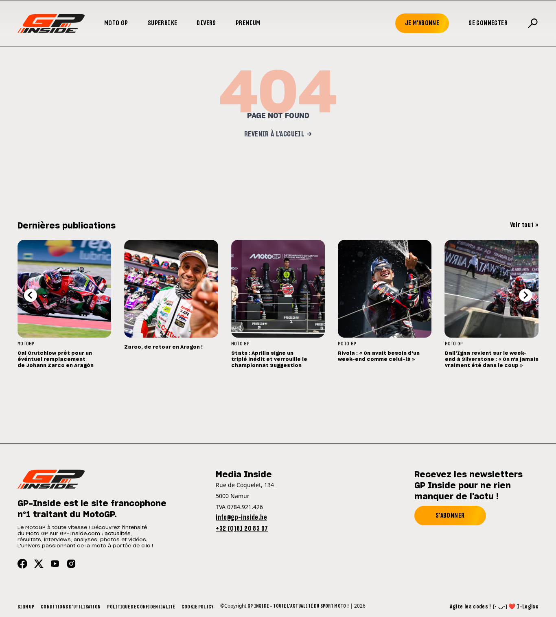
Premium (248, 23)
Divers (206, 23)
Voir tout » (524, 225)
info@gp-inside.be (241, 517)
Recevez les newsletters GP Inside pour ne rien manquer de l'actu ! (468, 486)
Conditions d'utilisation (71, 606)
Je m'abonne (422, 23)
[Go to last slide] (30, 295)
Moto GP (116, 23)
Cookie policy (198, 606)
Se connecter (488, 23)
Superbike (162, 23)
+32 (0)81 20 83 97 (242, 528)
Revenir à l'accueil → (278, 134)
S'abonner (450, 515)
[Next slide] (525, 295)
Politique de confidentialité (141, 606)
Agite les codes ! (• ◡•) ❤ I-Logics (494, 607)
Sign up (26, 606)
